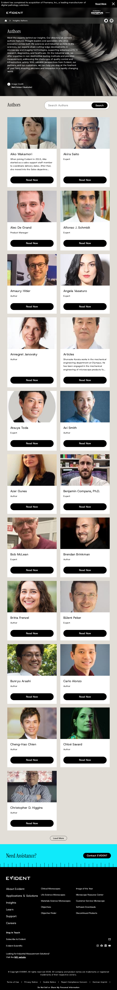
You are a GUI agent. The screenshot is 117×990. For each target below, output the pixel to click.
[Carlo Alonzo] (85, 660)
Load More (58, 838)
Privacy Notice (31, 982)
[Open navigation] (109, 12)
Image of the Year (84, 888)
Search (100, 105)
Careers (11, 923)
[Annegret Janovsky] (32, 333)
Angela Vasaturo (75, 291)
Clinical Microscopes (50, 888)
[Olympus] (97, 13)
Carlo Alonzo (72, 681)
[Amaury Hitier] (32, 270)
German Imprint (100, 982)
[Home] (5, 20)
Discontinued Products (86, 913)
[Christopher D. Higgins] (32, 786)
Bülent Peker (72, 618)
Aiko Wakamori (21, 154)
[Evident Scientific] (14, 12)
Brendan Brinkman (76, 554)
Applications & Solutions (22, 896)
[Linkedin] (105, 946)
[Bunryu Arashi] (32, 660)
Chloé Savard (72, 744)
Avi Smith (70, 428)
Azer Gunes (18, 491)
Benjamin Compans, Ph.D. (81, 491)
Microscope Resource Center (89, 894)
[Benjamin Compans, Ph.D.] (85, 470)
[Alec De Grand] (32, 206)
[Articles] (85, 333)
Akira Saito (71, 154)
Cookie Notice (49, 982)
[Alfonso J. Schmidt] (85, 206)
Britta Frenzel (19, 618)
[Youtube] (109, 946)
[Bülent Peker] (85, 596)
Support (11, 916)
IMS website (20, 957)
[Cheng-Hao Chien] (32, 723)
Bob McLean (19, 554)
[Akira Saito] (85, 133)
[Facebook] (101, 946)
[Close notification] (113, 4)
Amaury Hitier (20, 291)
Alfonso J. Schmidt (76, 227)
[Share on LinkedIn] (111, 20)
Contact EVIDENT (97, 855)
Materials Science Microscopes (55, 900)
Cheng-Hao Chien (23, 744)
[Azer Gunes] (32, 470)
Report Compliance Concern (74, 982)
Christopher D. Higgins (26, 808)
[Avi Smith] (85, 406)
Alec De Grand (20, 227)
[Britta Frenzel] (32, 596)
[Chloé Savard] (85, 723)
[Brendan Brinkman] (85, 533)
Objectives (46, 907)
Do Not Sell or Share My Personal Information (59, 987)
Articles (68, 354)
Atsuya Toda (19, 428)
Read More (100, 3)
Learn (9, 909)
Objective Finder (48, 913)
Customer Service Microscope (90, 900)
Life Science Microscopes (53, 894)
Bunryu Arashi (20, 681)
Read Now (32, 180)
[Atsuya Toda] (32, 406)
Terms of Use (13, 982)
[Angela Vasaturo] (85, 270)
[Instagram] (97, 946)
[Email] (109, 939)
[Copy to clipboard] (106, 20)
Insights (11, 902)
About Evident (15, 889)
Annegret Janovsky (24, 354)
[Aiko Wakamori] (32, 133)
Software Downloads (86, 907)
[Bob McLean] (32, 533)
